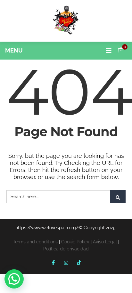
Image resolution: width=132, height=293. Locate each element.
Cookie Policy (75, 241)
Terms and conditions (35, 241)
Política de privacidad (66, 248)
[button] (14, 279)
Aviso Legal (105, 241)
